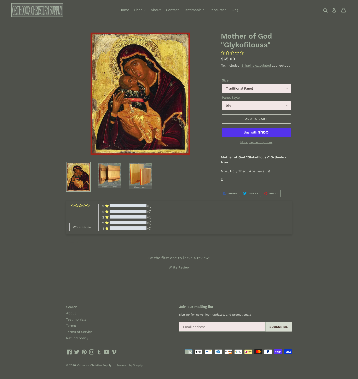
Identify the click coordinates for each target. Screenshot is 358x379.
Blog (234, 10)
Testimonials (194, 10)
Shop (139, 10)
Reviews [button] (74, 242)
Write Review (179, 267)
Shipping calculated (256, 65)
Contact (172, 10)
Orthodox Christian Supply (94, 365)
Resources (217, 10)
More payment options (256, 142)
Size (225, 80)
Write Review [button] (82, 227)
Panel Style (231, 98)
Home (124, 10)
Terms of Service (79, 332)
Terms (71, 326)
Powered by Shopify (130, 365)
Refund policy (77, 338)
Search (71, 307)
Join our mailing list (196, 307)
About (156, 10)
